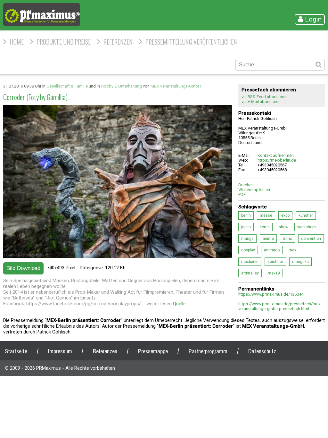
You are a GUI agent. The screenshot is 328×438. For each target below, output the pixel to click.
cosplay (248, 250)
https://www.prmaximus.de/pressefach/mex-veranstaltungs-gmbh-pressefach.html (280, 306)
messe (266, 215)
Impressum (60, 351)
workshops (306, 227)
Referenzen (118, 41)
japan (246, 227)
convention (311, 238)
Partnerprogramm (208, 351)
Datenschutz (262, 351)
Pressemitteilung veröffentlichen (191, 41)
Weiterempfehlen (254, 189)
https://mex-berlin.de (277, 160)
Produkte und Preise (64, 41)
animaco (272, 250)
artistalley (250, 273)
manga (247, 238)
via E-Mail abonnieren (261, 101)
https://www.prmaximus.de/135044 (270, 294)
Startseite (16, 351)
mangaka (300, 261)
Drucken (246, 184)
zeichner (275, 261)
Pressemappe (153, 351)
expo (285, 215)
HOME (17, 41)
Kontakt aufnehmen (276, 155)
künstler (306, 215)
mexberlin (249, 261)
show (283, 227)
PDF (242, 194)
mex (292, 250)
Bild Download (23, 268)
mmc (287, 238)
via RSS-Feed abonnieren (265, 96)
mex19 (274, 273)
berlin (246, 215)
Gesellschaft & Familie (67, 86)
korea (265, 227)
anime (268, 238)
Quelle (179, 304)
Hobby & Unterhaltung (121, 86)
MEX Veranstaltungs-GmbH (176, 86)
